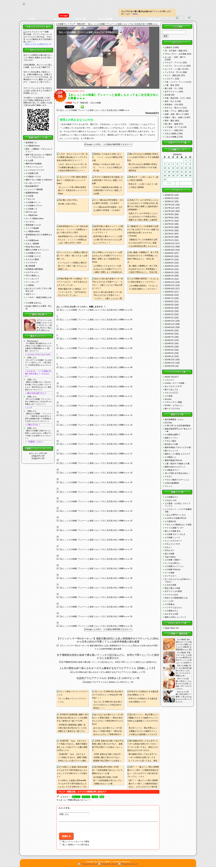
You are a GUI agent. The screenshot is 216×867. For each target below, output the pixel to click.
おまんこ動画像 (32, 243)
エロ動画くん (170, 457)
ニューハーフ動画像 (34, 189)
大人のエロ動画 (32, 259)
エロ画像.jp (169, 604)
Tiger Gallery (170, 557)
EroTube (168, 423)
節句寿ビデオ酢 (171, 444)
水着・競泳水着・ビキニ (175, 98)
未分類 (167, 95)
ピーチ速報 (169, 573)
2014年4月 (169, 347)
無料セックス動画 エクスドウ (177, 454)
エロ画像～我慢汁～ (173, 560)
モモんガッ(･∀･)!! (172, 544)
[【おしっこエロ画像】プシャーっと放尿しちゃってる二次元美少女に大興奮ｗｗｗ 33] (108, 616)
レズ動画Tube (31, 215)
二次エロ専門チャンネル (175, 515)
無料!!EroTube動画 (34, 164)
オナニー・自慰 (171, 130)
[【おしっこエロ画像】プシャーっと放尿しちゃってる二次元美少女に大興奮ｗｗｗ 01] (108, 310)
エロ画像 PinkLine (172, 569)
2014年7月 (169, 337)
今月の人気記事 (105, 19)
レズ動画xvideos (33, 231)
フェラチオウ (31, 263)
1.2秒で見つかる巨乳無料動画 (177, 425)
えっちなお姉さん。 (173, 563)
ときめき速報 (170, 585)
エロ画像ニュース (172, 537)
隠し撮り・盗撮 (171, 124)
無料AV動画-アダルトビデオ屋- (178, 447)
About (56, 19)
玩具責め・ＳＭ (171, 104)
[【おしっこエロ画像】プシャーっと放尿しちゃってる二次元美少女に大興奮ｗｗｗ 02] (108, 319)
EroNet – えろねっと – (174, 405)
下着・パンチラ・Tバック (175, 82)
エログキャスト (32, 272)
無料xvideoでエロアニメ (175, 467)
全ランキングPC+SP (38, 453)
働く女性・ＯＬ (171, 88)
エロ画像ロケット (33, 202)
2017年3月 (169, 234)
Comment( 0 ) (152, 113)
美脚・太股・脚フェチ (174, 114)
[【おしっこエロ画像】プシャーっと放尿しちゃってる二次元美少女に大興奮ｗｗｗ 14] (108, 434)
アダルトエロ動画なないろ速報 (178, 524)
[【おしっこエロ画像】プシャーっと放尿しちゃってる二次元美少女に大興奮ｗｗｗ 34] (108, 626)
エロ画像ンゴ (31, 209)
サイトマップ (129, 19)
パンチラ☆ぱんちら (173, 607)
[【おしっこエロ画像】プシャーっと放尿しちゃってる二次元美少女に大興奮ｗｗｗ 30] (108, 587)
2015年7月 (169, 298)
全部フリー (30, 294)
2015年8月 (169, 295)
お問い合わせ (154, 19)
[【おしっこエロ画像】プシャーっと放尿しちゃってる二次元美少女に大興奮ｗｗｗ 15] (108, 444)
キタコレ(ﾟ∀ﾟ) (171, 393)
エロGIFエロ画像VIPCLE (175, 518)
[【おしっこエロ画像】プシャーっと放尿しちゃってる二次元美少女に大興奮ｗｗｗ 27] (108, 559)
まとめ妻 (29, 160)
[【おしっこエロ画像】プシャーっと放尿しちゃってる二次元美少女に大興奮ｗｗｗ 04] (108, 338)
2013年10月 (170, 366)
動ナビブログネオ (172, 408)
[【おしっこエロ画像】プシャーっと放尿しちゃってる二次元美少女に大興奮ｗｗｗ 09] (108, 386)
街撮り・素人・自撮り (174, 117)
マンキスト (30, 222)
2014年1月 (169, 356)
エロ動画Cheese (33, 146)
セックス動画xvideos (35, 218)
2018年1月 (169, 201)
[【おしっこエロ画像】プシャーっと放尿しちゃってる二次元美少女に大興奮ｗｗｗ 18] (108, 472)
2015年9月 (169, 292)
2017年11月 (170, 208)
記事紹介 (168, 47)
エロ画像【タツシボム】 (175, 534)
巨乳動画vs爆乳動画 (34, 269)
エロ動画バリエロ (33, 176)
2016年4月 (169, 269)
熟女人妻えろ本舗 (172, 588)
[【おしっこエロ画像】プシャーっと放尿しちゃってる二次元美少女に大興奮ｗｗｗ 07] (108, 367)
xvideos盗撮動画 (172, 483)
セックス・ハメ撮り (173, 69)
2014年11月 (170, 324)
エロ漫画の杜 (170, 521)
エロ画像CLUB (32, 173)
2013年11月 (170, 363)
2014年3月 (169, 350)
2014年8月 (169, 334)
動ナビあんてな (171, 389)
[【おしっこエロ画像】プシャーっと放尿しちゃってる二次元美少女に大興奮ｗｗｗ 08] (108, 377)
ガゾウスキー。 (171, 576)
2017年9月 (169, 214)
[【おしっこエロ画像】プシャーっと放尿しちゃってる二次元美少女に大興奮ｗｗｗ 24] (108, 530)
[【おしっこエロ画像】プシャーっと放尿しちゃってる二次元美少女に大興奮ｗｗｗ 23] (108, 520)
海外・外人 (169, 101)
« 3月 (169, 183)
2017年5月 (169, 227)
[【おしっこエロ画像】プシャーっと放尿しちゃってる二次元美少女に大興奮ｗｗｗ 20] (108, 492)
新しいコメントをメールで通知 (75, 841)
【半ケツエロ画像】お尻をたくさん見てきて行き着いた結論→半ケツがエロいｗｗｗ (183, 684)
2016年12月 (170, 243)
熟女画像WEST (32, 186)
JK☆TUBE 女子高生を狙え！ (177, 473)
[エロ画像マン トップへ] (24, 3)
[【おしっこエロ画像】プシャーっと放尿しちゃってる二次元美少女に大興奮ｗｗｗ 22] (108, 511)
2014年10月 (170, 327)
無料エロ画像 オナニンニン (37, 250)
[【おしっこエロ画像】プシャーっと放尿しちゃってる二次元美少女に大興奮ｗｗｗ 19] (108, 482)
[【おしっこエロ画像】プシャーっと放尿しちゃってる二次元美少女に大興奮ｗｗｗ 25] (108, 539)
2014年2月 (169, 353)
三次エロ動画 (170, 133)
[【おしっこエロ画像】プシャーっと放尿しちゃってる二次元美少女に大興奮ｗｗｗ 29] (108, 578)
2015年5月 (169, 305)
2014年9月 (169, 330)
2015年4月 (169, 308)
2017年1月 (169, 240)
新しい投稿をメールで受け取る (75, 845)
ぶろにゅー (169, 380)
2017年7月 (169, 221)
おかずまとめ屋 (171, 614)
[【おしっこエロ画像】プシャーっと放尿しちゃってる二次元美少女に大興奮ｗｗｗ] (108, 110)
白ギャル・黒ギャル (173, 108)
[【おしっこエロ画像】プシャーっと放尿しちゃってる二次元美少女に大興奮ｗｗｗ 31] (108, 597)
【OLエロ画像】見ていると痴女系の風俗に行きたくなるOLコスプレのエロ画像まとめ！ (183, 671)
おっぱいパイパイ (33, 183)
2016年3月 (169, 272)
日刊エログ (169, 550)
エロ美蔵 (168, 396)
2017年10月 (170, 211)
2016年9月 (169, 253)
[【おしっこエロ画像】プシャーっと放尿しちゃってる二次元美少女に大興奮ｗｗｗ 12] (108, 415)
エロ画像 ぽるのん (33, 303)
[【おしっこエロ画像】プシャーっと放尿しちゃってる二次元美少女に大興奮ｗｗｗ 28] (108, 568)
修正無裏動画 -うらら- (174, 419)
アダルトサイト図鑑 (173, 402)
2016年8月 (169, 256)
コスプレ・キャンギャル (175, 66)
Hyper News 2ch (172, 628)
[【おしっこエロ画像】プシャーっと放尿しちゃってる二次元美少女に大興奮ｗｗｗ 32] (108, 606)
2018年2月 (169, 198)
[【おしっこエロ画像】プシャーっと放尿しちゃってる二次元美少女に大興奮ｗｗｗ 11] (108, 405)
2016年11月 (170, 247)
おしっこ (76, 797)
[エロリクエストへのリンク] (36, 32)
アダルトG (30, 199)
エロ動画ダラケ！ (172, 470)
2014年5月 (169, 343)
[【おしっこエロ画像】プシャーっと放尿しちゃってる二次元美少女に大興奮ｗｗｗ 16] (108, 453)
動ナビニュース (171, 451)
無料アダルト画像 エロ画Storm (39, 180)
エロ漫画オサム (171, 611)
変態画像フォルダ (33, 225)
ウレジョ (168, 486)
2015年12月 (170, 282)
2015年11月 (170, 285)
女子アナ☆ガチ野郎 (173, 591)
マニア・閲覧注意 (80, 103)
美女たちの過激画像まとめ (176, 598)
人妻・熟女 (169, 85)
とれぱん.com (171, 500)
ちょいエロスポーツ (173, 541)
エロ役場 (29, 196)
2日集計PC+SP (38, 456)
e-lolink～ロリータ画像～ (175, 383)
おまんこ (168, 547)
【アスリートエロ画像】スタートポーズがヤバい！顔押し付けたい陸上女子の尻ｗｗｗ (44, 325)
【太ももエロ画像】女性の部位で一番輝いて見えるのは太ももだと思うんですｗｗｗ (183, 697)
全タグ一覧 (81, 19)
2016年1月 (169, 279)
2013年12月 (170, 359)
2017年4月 (169, 230)
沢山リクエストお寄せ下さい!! (38, 44)
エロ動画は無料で (172, 434)
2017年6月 (169, 224)
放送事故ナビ (31, 142)
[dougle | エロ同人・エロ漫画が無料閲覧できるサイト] (108, 144)
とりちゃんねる (171, 594)
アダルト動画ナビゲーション (177, 480)
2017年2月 (169, 237)
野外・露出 (169, 121)
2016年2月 (169, 276)
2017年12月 (170, 205)
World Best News (33, 247)
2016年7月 (169, 259)
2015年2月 (169, 314)
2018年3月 (169, 195)
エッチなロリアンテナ (35, 170)
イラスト (86, 797)
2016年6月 (169, 263)
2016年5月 (169, 266)
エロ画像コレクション (174, 566)
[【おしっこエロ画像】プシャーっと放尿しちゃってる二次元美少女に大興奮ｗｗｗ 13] (108, 425)
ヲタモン (168, 476)
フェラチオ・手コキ (173, 72)
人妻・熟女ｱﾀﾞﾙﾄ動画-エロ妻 (177, 463)
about (135, 14)
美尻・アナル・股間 (173, 111)
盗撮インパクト (171, 438)
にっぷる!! (169, 601)
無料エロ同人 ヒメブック (175, 617)
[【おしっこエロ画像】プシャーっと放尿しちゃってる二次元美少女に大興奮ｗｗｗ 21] (108, 501)
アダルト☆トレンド (34, 167)
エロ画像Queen (32, 240)
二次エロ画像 (95, 103)
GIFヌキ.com (31, 212)
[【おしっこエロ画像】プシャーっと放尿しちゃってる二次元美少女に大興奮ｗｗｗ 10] (108, 396)
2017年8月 (169, 217)
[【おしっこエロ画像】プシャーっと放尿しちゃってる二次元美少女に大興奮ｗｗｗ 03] (108, 329)
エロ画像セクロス (33, 253)
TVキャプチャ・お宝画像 (175, 54)
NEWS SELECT (172, 377)
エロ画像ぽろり (171, 497)
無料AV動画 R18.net (173, 460)
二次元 (95, 797)
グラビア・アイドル (173, 62)
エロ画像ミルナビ (33, 256)
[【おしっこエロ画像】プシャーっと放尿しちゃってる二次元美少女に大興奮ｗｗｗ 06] (108, 358)
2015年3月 (169, 311)
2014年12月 (170, 321)
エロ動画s (30, 285)
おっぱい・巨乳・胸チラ (175, 57)
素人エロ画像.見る (173, 531)
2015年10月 (170, 288)
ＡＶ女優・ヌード (172, 127)
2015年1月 (169, 318)
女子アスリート (171, 91)
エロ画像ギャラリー (34, 205)
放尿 (102, 797)
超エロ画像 (169, 554)
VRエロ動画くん (33, 275)
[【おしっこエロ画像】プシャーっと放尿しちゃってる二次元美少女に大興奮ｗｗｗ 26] (108, 549)
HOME (32, 19)
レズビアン (169, 79)
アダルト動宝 (170, 441)
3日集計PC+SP (38, 458)
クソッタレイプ (32, 279)
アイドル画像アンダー (174, 528)
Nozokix (168, 399)
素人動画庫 (30, 266)
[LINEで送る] (82, 106)
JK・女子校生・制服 (173, 51)
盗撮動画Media (32, 193)
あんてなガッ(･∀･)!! (173, 386)
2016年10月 (170, 250)
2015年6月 (169, 301)
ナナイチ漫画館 (32, 228)
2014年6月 (169, 340)
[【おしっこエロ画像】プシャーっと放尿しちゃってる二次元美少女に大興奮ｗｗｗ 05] (108, 348)
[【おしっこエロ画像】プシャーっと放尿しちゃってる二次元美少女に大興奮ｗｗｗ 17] (108, 463)
